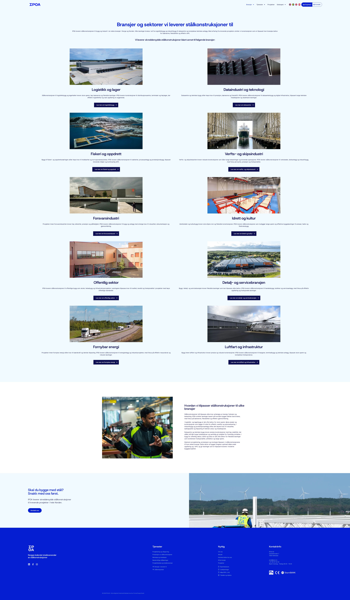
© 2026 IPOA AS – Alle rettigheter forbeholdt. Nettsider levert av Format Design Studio (123, 593)
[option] (293, 4)
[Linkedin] (29, 564)
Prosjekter (271, 4)
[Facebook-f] (33, 564)
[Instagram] (37, 564)
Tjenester (259, 4)
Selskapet (280, 4)
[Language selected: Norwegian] (295, 4)
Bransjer (249, 4)
